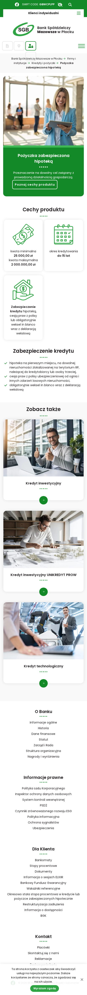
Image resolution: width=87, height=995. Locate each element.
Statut (49, 739)
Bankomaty (43, 860)
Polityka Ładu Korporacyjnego (43, 788)
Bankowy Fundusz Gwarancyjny (48, 883)
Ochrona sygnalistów (43, 822)
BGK (49, 916)
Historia (43, 728)
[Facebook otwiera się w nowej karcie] (17, 4)
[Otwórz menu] (81, 46)
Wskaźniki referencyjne (43, 888)
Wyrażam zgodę (44, 988)
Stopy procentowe (43, 866)
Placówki (43, 947)
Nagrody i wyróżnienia (43, 756)
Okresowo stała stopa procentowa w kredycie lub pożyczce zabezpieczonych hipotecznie (43, 896)
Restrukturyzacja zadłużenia (43, 904)
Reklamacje (43, 959)
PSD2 (43, 805)
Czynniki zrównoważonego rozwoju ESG (43, 811)
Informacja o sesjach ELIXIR (43, 877)
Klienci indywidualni (43, 13)
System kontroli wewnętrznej (43, 800)
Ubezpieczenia (43, 828)
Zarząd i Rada (43, 745)
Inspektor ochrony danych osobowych (43, 794)
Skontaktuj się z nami (43, 953)
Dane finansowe (43, 734)
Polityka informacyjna (43, 817)
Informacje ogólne (43, 722)
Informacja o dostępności (43, 910)
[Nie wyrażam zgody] (82, 979)
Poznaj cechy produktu (35, 184)
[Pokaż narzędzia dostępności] (60, 4)
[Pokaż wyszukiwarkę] (70, 4)
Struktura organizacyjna (49, 751)
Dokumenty (43, 871)
